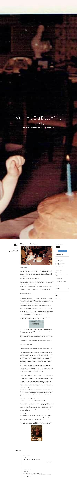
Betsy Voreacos (51, 127)
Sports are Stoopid (63, 281)
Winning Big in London (59, 260)
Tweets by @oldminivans (59, 254)
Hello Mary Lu (58, 264)
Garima (57, 272)
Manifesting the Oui (59, 261)
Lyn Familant (58, 281)
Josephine (57, 274)
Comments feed (58, 298)
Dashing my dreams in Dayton (60, 263)
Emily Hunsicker (27, 469)
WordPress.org (58, 299)
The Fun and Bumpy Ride (38, 127)
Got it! (60, 272)
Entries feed (58, 296)
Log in (57, 295)
